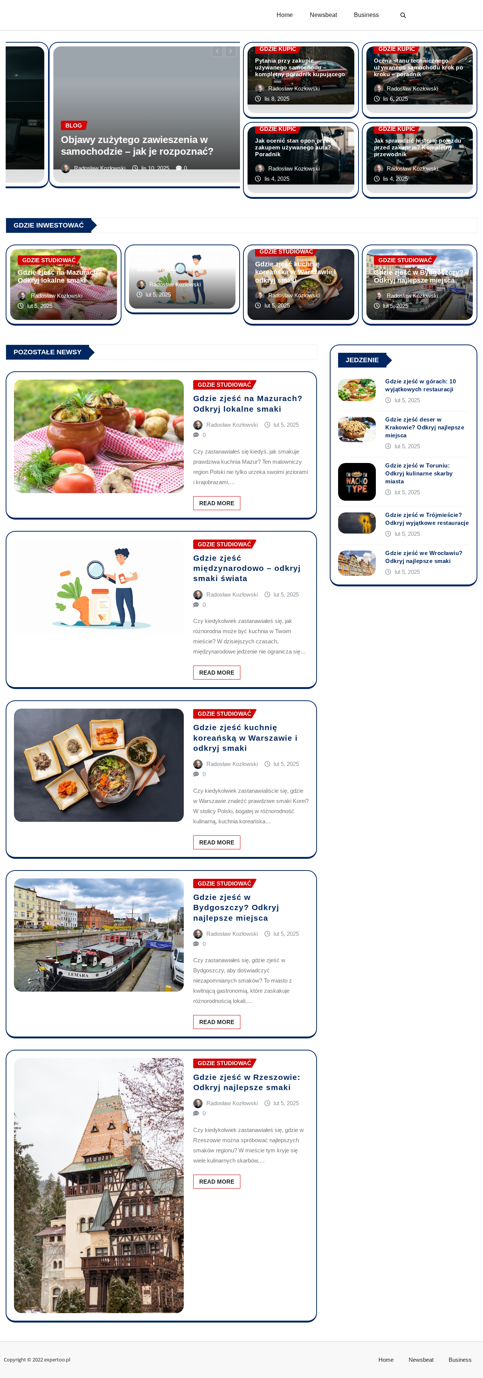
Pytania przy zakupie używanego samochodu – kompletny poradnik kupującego (300, 67)
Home (285, 15)
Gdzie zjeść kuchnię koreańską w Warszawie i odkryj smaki (295, 272)
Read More (216, 503)
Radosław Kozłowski (102, 168)
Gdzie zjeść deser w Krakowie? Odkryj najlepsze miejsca (424, 427)
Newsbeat (323, 15)
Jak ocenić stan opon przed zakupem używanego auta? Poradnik (293, 147)
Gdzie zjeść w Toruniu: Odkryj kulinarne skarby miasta (419, 473)
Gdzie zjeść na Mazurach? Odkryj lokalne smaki (60, 277)
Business (366, 15)
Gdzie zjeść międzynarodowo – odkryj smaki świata (178, 261)
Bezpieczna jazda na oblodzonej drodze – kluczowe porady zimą (159, 145)
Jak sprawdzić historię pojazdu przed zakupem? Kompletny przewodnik (417, 147)
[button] (403, 15)
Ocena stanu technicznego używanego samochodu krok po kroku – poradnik (418, 67)
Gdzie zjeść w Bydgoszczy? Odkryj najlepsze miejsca (418, 277)
